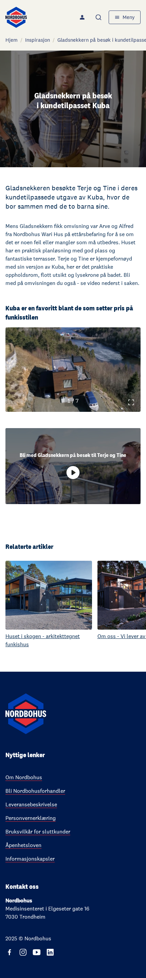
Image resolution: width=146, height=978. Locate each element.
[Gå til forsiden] (16, 17)
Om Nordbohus (23, 777)
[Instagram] (23, 952)
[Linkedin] (50, 952)
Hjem (11, 40)
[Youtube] (37, 952)
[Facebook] (9, 952)
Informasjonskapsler (30, 858)
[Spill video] (73, 472)
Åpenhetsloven (23, 845)
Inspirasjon (37, 39)
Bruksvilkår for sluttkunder (37, 831)
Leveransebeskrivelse (31, 804)
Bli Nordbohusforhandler (35, 790)
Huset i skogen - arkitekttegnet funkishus (42, 640)
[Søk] (99, 17)
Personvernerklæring (30, 818)
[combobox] (99, 17)
